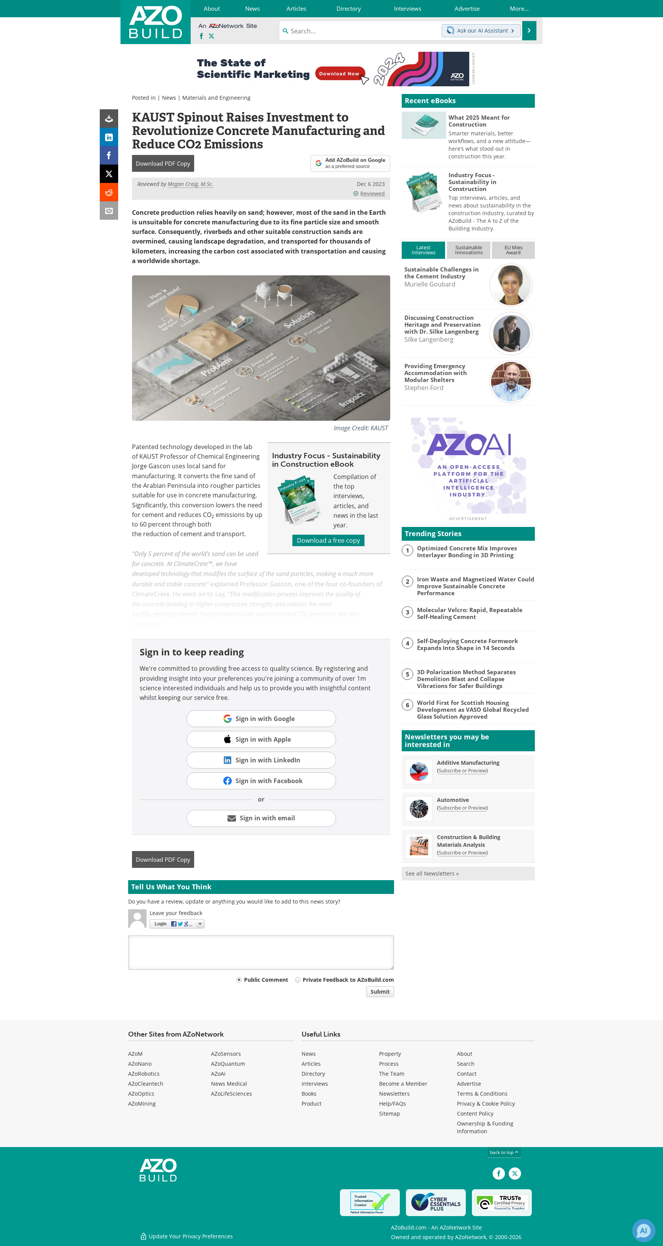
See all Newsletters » (432, 873)
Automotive (453, 799)
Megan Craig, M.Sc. (190, 184)
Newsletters (394, 1093)
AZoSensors (226, 1053)
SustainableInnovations (469, 250)
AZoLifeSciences (231, 1093)
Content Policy (475, 1113)
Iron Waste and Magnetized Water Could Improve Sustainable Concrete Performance (475, 586)
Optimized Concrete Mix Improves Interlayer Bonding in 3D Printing (467, 551)
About (464, 1053)
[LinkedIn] (109, 137)
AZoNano (140, 1063)
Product (312, 1103)
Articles (311, 1063)
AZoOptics (141, 1093)
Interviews (315, 1083)
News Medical (229, 1083)
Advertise (469, 1083)
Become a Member (403, 1083)
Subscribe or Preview (462, 770)
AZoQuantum (228, 1063)
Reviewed (372, 193)
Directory (313, 1073)
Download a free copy (328, 540)
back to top (502, 1152)
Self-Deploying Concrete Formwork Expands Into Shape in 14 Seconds (467, 644)
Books (309, 1093)
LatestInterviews (423, 250)
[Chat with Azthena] (643, 1230)
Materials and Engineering (216, 97)
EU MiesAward (514, 250)
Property (390, 1053)
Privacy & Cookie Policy (486, 1103)
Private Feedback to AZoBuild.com (348, 979)
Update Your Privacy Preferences (190, 1236)
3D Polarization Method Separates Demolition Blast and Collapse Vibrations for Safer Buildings (466, 678)
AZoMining (142, 1103)
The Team (391, 1073)
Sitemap (389, 1113)
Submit (380, 991)
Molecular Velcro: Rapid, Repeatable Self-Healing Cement (470, 613)
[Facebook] (109, 155)
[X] (109, 174)
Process (389, 1063)
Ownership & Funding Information (485, 1127)
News (169, 97)
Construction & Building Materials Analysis (468, 840)
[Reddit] (109, 192)
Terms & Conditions (482, 1093)
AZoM (135, 1053)
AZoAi (218, 1073)
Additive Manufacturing (468, 762)
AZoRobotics (144, 1073)
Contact (467, 1073)
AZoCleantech (145, 1083)
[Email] (109, 210)
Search (466, 1063)
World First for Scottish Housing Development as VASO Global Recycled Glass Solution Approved (473, 709)
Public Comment (266, 979)
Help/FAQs (392, 1103)
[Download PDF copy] (109, 118)
